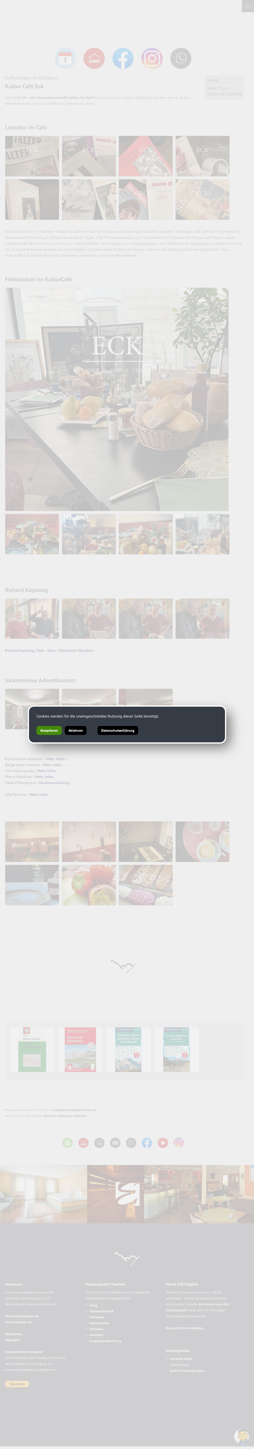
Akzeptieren (49, 730)
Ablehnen (75, 730)
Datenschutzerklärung (117, 730)
